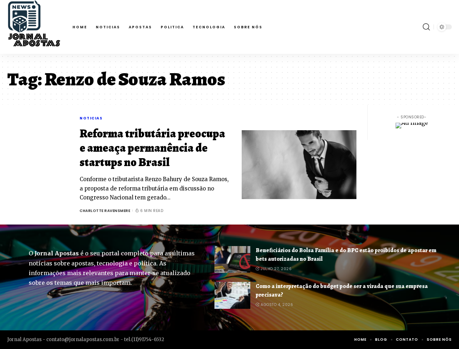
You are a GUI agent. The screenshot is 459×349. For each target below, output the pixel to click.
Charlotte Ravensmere (105, 210)
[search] (426, 27)
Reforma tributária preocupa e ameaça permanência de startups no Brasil (152, 148)
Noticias (91, 118)
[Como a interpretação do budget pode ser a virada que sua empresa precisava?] (232, 295)
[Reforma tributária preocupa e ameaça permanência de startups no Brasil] (299, 164)
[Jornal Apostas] (34, 27)
